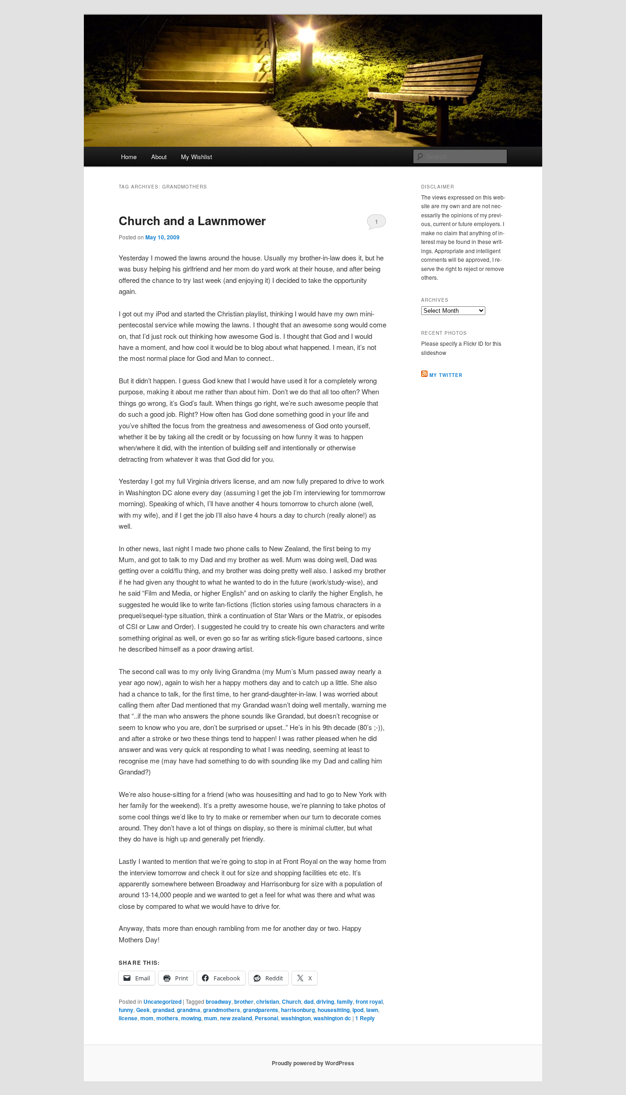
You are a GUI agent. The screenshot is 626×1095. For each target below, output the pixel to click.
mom (147, 1018)
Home (129, 156)
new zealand (236, 1018)
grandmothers (221, 1010)
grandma (188, 1010)
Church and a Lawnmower (192, 220)
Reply (365, 1018)
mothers (167, 1018)
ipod (357, 1010)
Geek (143, 1010)
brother (243, 1001)
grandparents (260, 1010)
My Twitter (445, 375)
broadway (218, 1001)
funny (126, 1010)
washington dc (332, 1018)
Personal (266, 1018)
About (159, 156)
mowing (191, 1018)
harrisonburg (298, 1010)
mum (210, 1018)
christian (267, 1001)
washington (296, 1018)
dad (308, 1001)
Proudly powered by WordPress (313, 1063)
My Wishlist (196, 156)
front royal (369, 1001)
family (345, 1001)
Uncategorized (162, 1001)
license (128, 1018)
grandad (163, 1010)
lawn (372, 1010)
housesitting (334, 1010)
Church (291, 1001)
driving (325, 1001)
